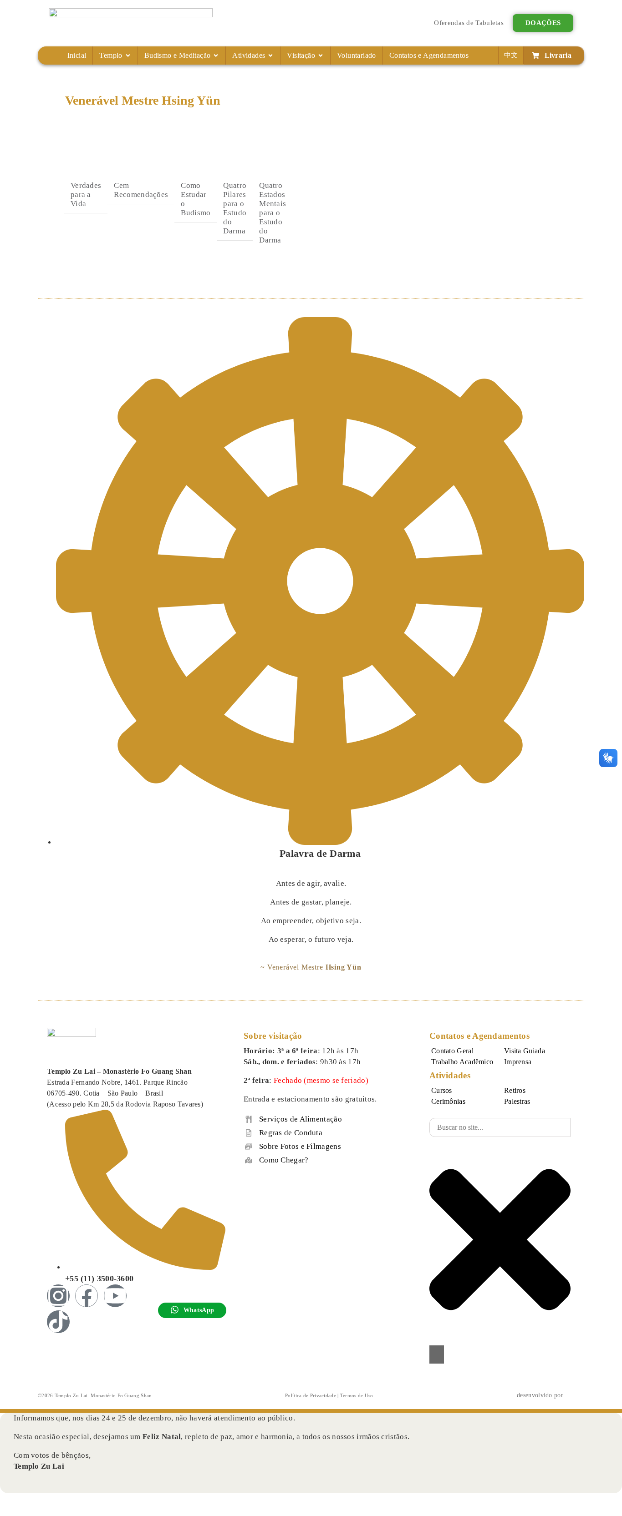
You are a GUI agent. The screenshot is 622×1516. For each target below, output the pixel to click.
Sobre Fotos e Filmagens (300, 1146)
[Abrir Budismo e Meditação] (216, 55)
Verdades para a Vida (86, 194)
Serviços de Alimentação (300, 1119)
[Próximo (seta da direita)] (23, 1512)
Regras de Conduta (290, 1132)
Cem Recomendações (141, 190)
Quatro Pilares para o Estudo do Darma (234, 208)
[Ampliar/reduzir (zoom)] (7, 1501)
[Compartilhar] (40, 1501)
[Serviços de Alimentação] (248, 1119)
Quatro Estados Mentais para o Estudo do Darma (272, 212)
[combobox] (500, 1127)
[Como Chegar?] (248, 1160)
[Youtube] (115, 1295)
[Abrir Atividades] (270, 55)
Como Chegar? (284, 1160)
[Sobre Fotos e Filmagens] (248, 1146)
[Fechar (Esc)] (57, 1501)
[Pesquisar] (436, 1354)
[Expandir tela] (23, 1501)
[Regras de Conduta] (248, 1133)
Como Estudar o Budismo (195, 199)
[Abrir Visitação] (320, 55)
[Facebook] (86, 1295)
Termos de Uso (356, 1395)
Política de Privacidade (310, 1395)
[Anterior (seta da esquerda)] (7, 1512)
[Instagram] (58, 1295)
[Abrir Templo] (128, 55)
